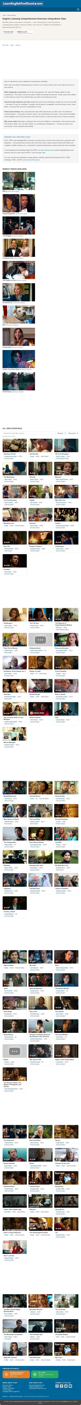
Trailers (12, 45)
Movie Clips (5, 45)
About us (5, 1396)
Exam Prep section (34, 160)
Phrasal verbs (7, 1387)
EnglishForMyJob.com (36, 1387)
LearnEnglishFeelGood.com (20, 1401)
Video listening (11, 15)
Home (4, 15)
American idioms (8, 1385)
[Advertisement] (40, 62)
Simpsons (18, 45)
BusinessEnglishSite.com (37, 1385)
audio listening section (47, 150)
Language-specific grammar (11, 1391)
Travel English (7, 1390)
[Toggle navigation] (78, 9)
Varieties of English (8, 1388)
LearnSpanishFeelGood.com (37, 1388)
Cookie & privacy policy (16, 1396)
